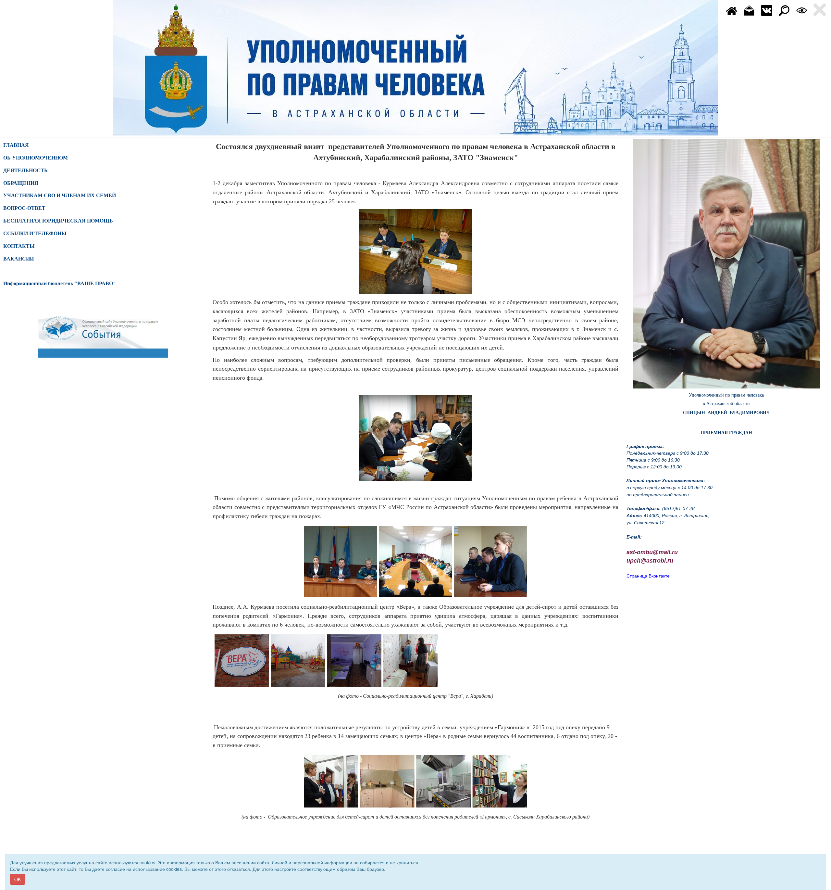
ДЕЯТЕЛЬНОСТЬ (25, 170)
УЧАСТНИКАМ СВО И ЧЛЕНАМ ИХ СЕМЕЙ (59, 195)
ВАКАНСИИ (18, 258)
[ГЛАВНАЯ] (732, 9)
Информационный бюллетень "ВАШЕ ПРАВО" (59, 283)
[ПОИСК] (784, 9)
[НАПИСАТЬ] (749, 9)
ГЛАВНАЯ (16, 145)
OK (17, 879)
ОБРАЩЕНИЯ (20, 183)
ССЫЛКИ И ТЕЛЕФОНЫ (35, 233)
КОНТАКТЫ (19, 246)
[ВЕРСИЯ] (802, 9)
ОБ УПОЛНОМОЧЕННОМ (35, 157)
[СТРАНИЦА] (767, 9)
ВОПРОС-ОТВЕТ (24, 208)
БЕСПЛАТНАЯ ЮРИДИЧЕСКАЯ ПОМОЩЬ (58, 220)
